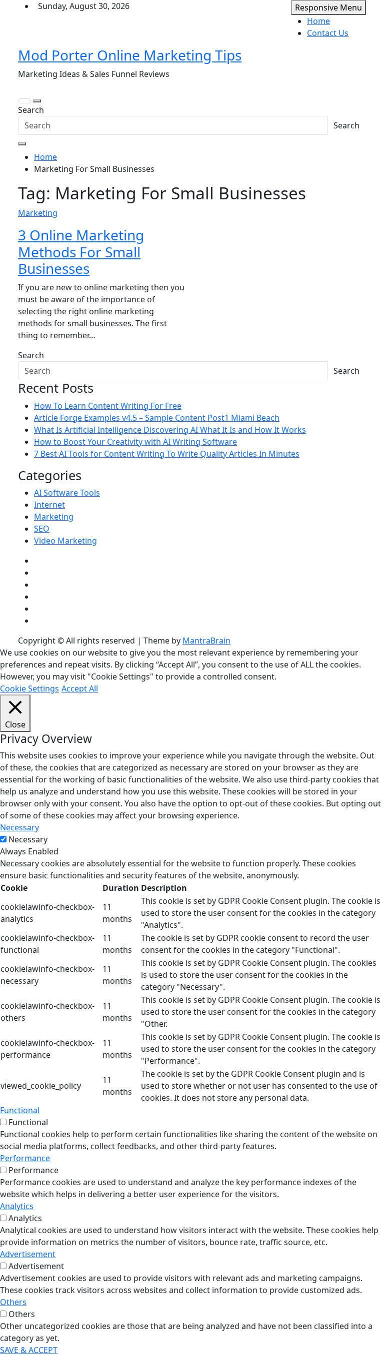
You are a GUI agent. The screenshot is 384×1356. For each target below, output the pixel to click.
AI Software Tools (67, 492)
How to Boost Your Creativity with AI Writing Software (135, 441)
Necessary (28, 839)
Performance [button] (25, 1158)
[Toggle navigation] (24, 100)
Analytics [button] (17, 1206)
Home (318, 20)
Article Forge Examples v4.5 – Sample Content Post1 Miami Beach (157, 417)
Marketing (38, 212)
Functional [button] (20, 1110)
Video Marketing (65, 540)
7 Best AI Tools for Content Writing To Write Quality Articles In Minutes (167, 453)
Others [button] (13, 1302)
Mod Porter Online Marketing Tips (130, 54)
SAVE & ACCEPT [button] (29, 1350)
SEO (42, 528)
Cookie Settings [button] (29, 688)
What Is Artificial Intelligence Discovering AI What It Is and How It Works (170, 429)
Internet (49, 504)
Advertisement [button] (28, 1254)
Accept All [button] (80, 688)
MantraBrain (206, 640)
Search (31, 109)
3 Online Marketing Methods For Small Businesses (81, 251)
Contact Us (327, 32)
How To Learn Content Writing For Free (108, 405)
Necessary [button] (19, 827)
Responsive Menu (328, 7)
